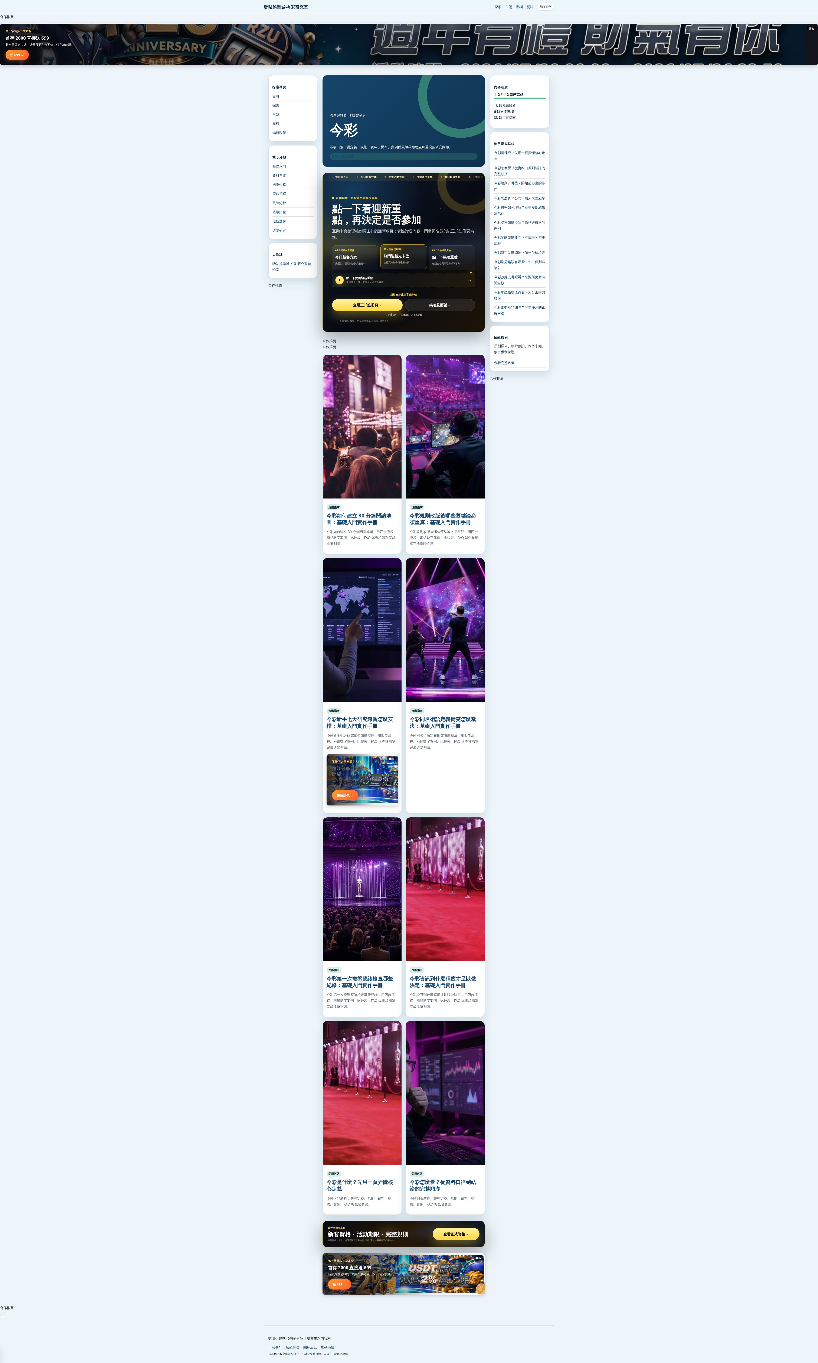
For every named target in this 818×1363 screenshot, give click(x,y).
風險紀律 (279, 202)
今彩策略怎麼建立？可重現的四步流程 (519, 240)
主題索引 (275, 1347)
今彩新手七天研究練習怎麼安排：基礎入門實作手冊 (360, 722)
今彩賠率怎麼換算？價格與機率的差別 (519, 225)
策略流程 (279, 193)
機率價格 (279, 184)
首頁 (275, 96)
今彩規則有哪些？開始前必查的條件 (519, 186)
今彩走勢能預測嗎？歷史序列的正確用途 (519, 310)
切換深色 (545, 6)
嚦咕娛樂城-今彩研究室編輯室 (291, 266)
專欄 (519, 6)
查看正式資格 (456, 1234)
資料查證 (279, 175)
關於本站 (310, 1347)
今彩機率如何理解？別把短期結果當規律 (519, 210)
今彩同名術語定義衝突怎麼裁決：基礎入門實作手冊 (443, 722)
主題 (508, 6)
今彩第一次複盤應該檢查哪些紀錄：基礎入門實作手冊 (360, 981)
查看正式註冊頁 (367, 305)
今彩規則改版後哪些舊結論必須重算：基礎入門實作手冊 (443, 519)
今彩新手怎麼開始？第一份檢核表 (519, 252)
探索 (498, 6)
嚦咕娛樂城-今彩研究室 (286, 7)
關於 (530, 6)
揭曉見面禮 (440, 305)
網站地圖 (327, 1347)
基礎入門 (279, 166)
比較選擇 (279, 221)
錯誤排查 (279, 212)
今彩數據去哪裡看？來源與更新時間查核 (519, 280)
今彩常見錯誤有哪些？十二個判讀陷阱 (519, 264)
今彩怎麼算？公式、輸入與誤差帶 (519, 198)
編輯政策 (279, 132)
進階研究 (279, 230)
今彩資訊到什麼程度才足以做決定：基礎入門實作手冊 (443, 981)
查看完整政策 (504, 362)
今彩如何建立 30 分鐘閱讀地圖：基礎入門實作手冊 (359, 519)
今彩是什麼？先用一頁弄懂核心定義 (360, 1185)
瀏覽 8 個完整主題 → (344, 156)
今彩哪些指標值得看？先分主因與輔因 (519, 295)
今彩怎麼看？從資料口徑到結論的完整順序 (443, 1185)
